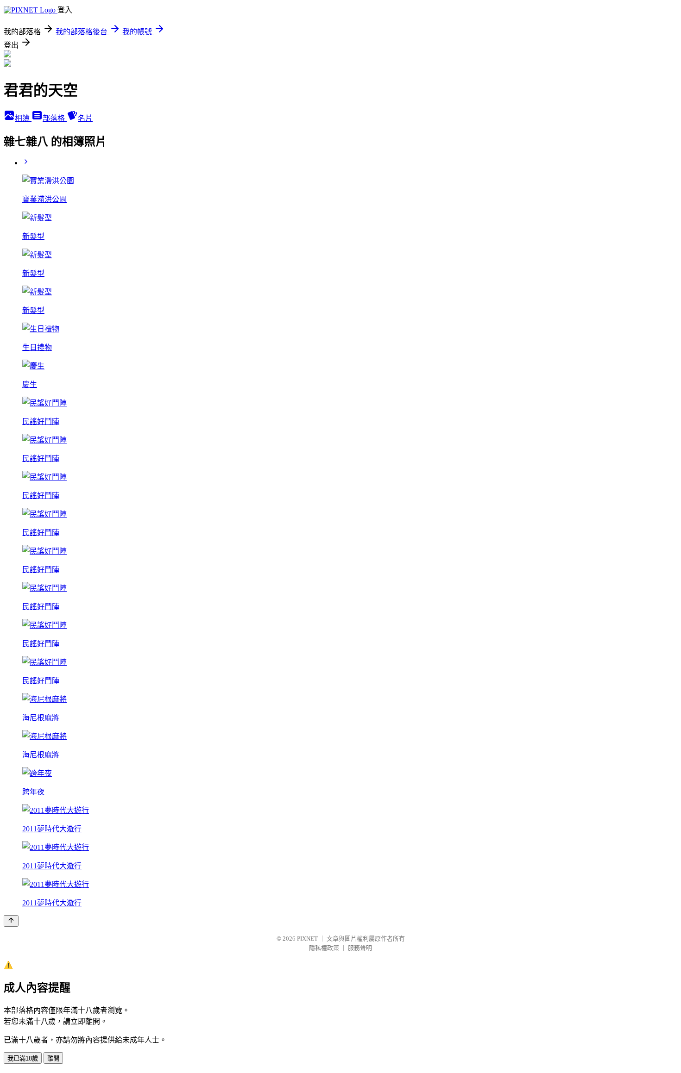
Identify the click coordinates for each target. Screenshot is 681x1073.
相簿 (23, 118)
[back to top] (11, 921)
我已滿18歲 (22, 1058)
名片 (85, 118)
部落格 (55, 118)
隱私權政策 (324, 947)
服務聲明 (360, 947)
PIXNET (307, 938)
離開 (53, 1058)
